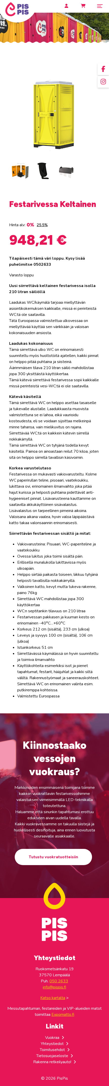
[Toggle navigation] (100, 6)
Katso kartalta (52, 998)
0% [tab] (30, 225)
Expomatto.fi (62, 1014)
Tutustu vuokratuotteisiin (53, 856)
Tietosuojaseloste (52, 1056)
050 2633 (58, 981)
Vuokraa (52, 1037)
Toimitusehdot (53, 1050)
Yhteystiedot (53, 1043)
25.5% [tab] (42, 224)
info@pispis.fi (54, 987)
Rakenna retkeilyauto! (52, 1062)
